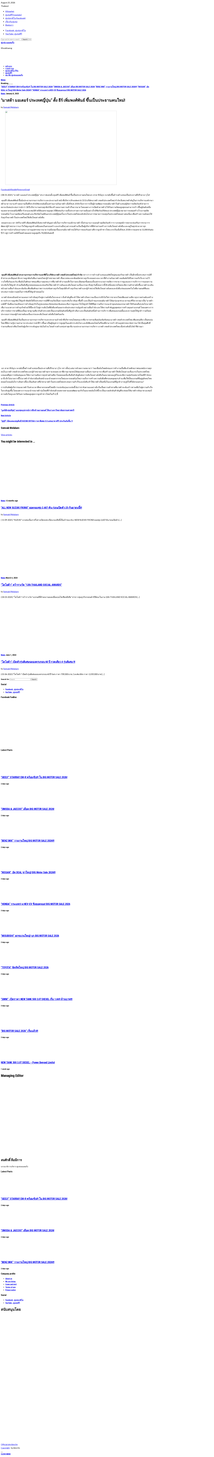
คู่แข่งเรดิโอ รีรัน (11, 71)
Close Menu (6, 1454)
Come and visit (11, 1284)
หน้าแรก (8, 66)
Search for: (5, 679)
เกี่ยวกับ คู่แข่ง (11, 21)
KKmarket (9, 11)
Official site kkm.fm (9, 1444)
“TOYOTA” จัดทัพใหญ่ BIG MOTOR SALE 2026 (25, 967)
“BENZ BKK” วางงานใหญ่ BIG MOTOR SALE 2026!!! (116, 86)
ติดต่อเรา (9, 25)
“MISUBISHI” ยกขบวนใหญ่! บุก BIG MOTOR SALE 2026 (30, 935)
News (3, 93)
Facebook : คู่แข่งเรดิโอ (15, 30)
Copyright (5, 1448)
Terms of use (10, 1287)
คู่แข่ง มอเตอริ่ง (7, 42)
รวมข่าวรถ (9, 68)
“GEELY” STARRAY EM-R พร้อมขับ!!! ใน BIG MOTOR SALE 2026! (27, 86)
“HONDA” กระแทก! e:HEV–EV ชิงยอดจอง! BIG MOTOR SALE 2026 (59, 90)
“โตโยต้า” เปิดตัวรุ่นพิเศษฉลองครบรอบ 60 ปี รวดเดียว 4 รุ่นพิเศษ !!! (38, 661)
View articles (6, 435)
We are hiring (10, 1281)
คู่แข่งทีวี (8, 73)
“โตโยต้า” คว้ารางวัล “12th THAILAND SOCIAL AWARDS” (31, 584)
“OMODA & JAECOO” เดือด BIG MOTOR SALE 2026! (74, 86)
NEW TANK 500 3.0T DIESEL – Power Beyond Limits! (28, 1062)
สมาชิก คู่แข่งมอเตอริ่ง (14, 75)
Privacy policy (10, 1290)
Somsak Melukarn (11, 107)
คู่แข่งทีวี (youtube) (13, 15)
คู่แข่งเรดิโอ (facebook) (15, 18)
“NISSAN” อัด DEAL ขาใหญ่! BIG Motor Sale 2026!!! (28, 872)
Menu (3, 80)
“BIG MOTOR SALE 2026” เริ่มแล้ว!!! (19, 1030)
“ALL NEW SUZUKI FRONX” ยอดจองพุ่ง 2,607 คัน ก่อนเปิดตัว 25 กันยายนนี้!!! (41, 507)
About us (8, 1279)
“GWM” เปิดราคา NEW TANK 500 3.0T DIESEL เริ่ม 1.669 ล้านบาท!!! (36, 999)
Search (25, 39)
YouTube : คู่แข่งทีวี (13, 34)
